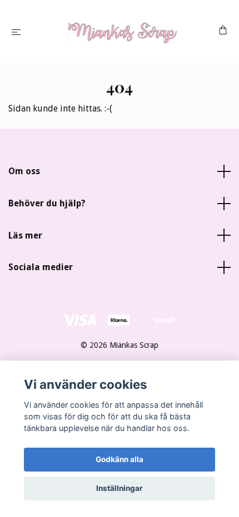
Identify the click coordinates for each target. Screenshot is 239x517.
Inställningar (119, 488)
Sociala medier (40, 267)
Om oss (24, 171)
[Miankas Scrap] (122, 31)
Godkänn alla (119, 459)
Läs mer (25, 235)
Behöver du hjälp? (47, 203)
